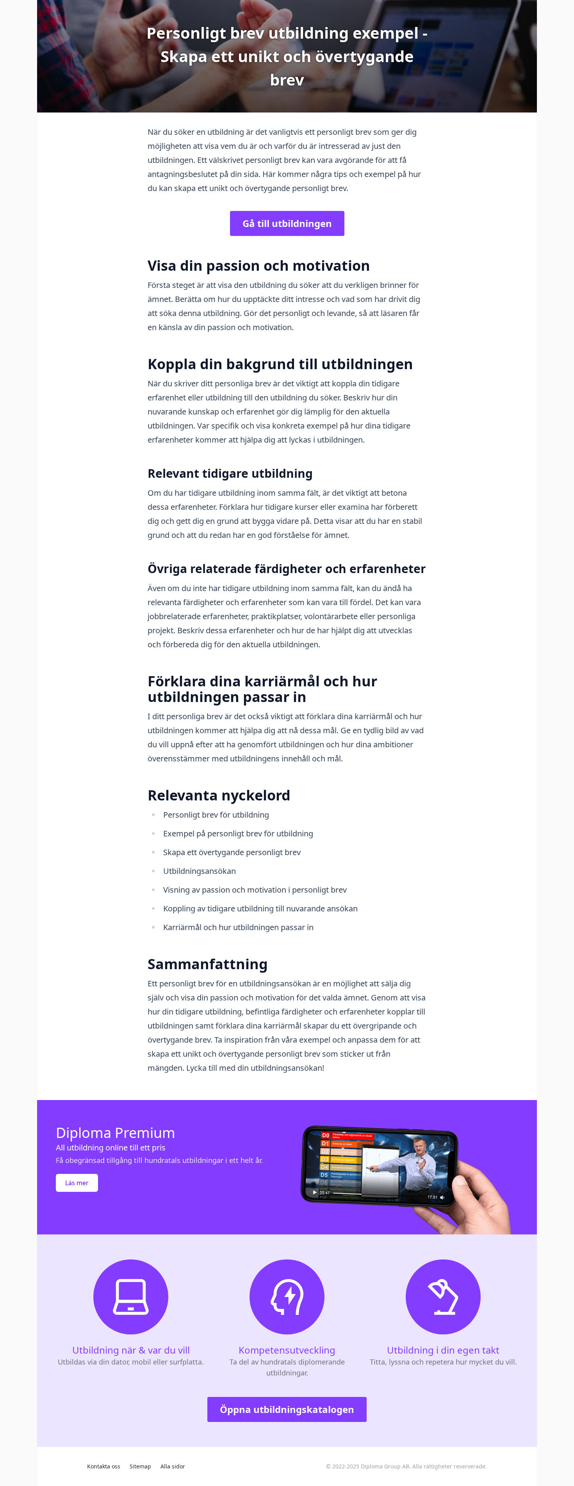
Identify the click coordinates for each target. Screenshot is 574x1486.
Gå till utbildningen (287, 223)
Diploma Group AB (385, 1466)
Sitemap (140, 1466)
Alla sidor (172, 1466)
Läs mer (77, 1183)
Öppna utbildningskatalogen (287, 1409)
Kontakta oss (103, 1466)
